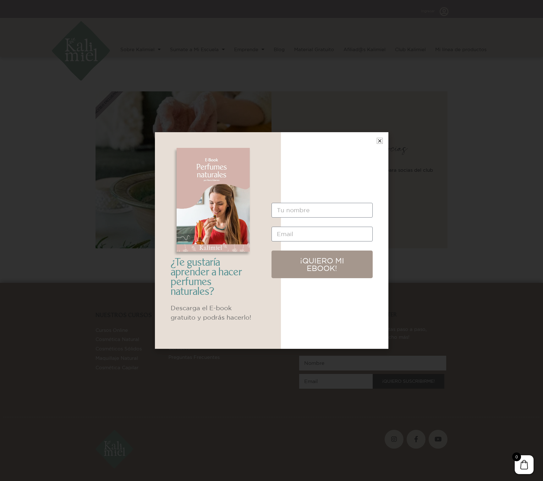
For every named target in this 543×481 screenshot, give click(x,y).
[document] (271, 240)
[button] (379, 140)
